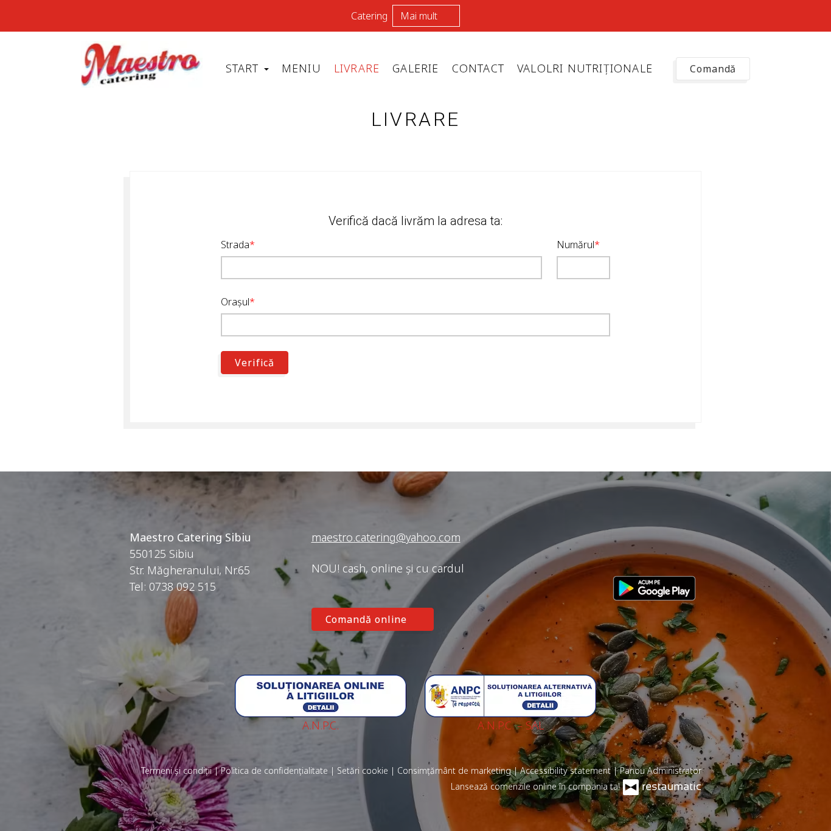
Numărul (575, 244)
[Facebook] (622, 552)
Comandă (713, 68)
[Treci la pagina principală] (142, 64)
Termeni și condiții (177, 770)
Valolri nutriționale (585, 68)
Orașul (235, 301)
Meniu (301, 68)
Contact (478, 68)
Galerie (415, 68)
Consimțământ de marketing (455, 770)
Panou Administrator (660, 770)
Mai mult (420, 16)
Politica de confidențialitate (275, 770)
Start (244, 68)
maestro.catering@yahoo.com (386, 537)
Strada (235, 244)
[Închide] (815, 15)
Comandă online (368, 619)
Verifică (254, 362)
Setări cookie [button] (364, 770)
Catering (369, 16)
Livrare (357, 68)
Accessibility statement (566, 770)
